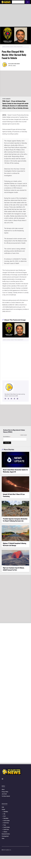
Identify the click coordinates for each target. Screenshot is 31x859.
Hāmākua (5, 811)
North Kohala (6, 820)
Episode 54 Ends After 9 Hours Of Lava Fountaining (14, 495)
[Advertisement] (15, 15)
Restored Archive (6, 834)
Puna (4, 825)
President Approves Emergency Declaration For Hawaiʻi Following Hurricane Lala (15, 520)
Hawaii (3, 809)
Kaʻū (4, 816)
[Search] (27, 2)
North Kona (6, 822)
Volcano (5, 831)
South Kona (6, 829)
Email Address (7, 436)
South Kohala (6, 827)
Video (3, 838)
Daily (3, 807)
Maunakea (5, 818)
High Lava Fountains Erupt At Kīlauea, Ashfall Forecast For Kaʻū (13, 569)
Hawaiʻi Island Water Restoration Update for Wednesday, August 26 (15, 471)
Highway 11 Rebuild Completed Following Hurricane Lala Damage (14, 544)
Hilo (4, 814)
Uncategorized (5, 836)
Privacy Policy (5, 791)
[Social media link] (5, 398)
